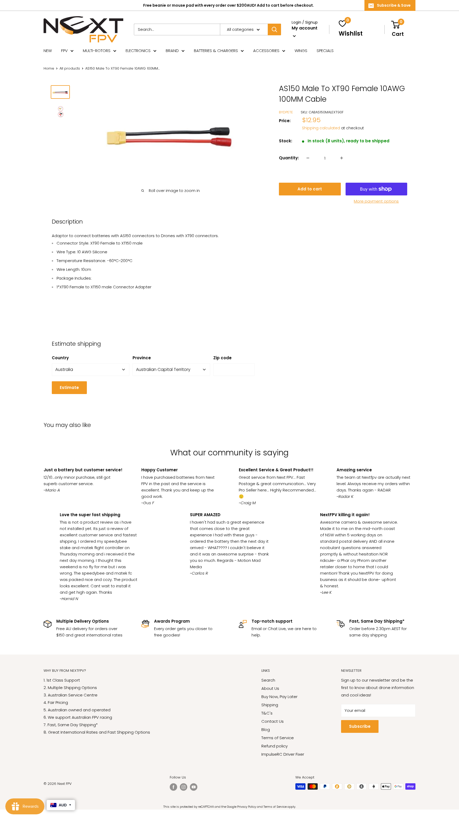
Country (60, 358)
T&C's (267, 713)
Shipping (269, 705)
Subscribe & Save (394, 5)
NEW (48, 50)
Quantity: (289, 158)
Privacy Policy (246, 807)
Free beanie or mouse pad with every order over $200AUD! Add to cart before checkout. (228, 5)
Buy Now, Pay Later (279, 696)
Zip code (222, 358)
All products (70, 68)
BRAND (172, 50)
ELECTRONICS (138, 50)
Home (49, 68)
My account (304, 28)
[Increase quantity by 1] (341, 158)
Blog (265, 729)
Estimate (69, 387)
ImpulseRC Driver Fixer (282, 754)
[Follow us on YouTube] (193, 787)
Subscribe (360, 726)
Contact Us (272, 721)
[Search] (274, 29)
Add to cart (310, 189)
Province (142, 358)
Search (268, 680)
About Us (270, 688)
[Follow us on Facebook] (173, 787)
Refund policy (274, 746)
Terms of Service (277, 738)
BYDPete (286, 112)
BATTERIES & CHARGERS (216, 50)
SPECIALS (325, 50)
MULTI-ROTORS (96, 50)
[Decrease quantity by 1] (307, 158)
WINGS (301, 50)
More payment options (376, 201)
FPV (64, 50)
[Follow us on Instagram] (183, 787)
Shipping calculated (321, 128)
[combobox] (177, 29)
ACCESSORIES (266, 50)
